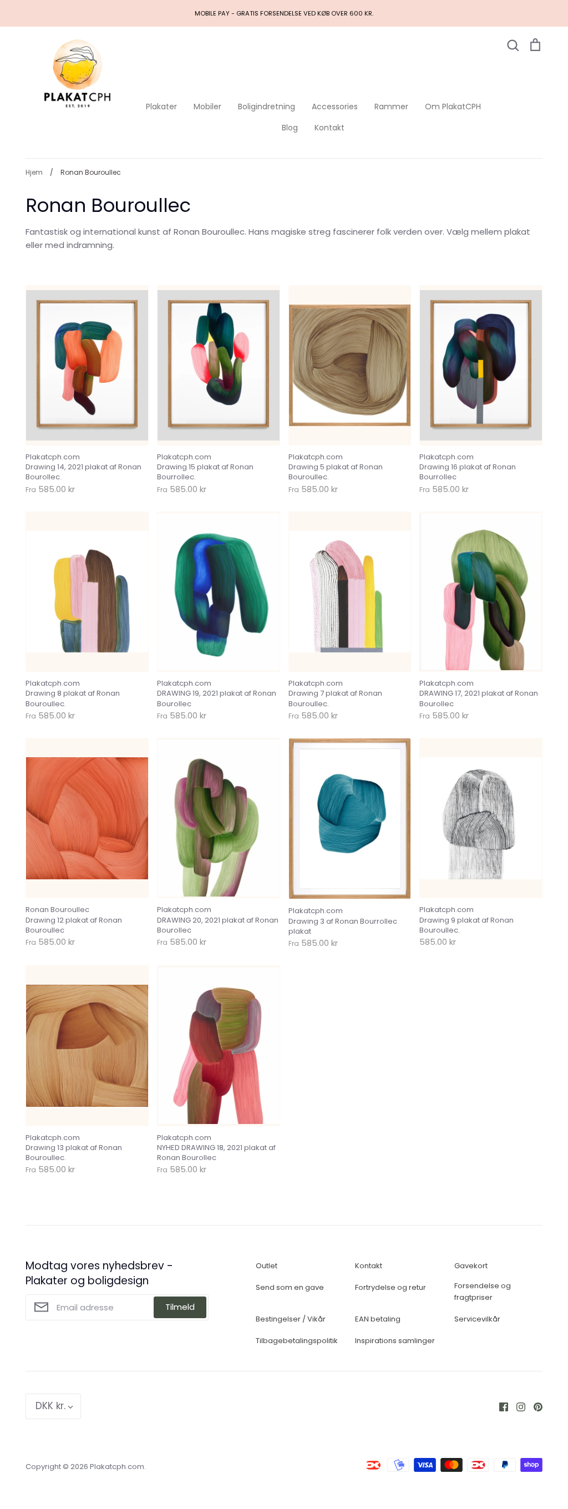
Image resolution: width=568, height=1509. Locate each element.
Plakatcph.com (117, 1466)
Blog (290, 127)
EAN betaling (377, 1319)
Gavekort (471, 1265)
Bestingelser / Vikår (291, 1319)
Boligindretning (266, 106)
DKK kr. (50, 1405)
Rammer (391, 106)
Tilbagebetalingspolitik (297, 1340)
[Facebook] (499, 1406)
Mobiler (207, 106)
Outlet (266, 1265)
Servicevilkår (477, 1319)
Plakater (161, 106)
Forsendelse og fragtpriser (482, 1291)
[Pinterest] (533, 1406)
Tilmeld (180, 1307)
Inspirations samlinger (395, 1340)
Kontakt (329, 127)
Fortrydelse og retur (390, 1287)
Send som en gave (290, 1287)
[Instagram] (516, 1406)
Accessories (335, 106)
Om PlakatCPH (453, 106)
